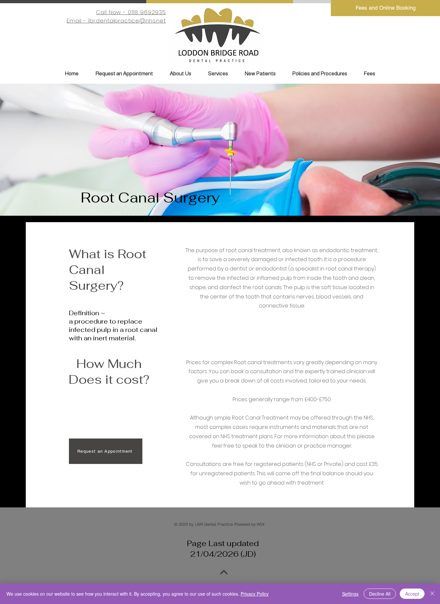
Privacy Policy (255, 593)
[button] (180, 74)
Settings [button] (350, 593)
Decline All (379, 593)
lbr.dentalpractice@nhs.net (127, 20)
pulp (104, 330)
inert (100, 338)
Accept (412, 593)
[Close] (432, 594)
